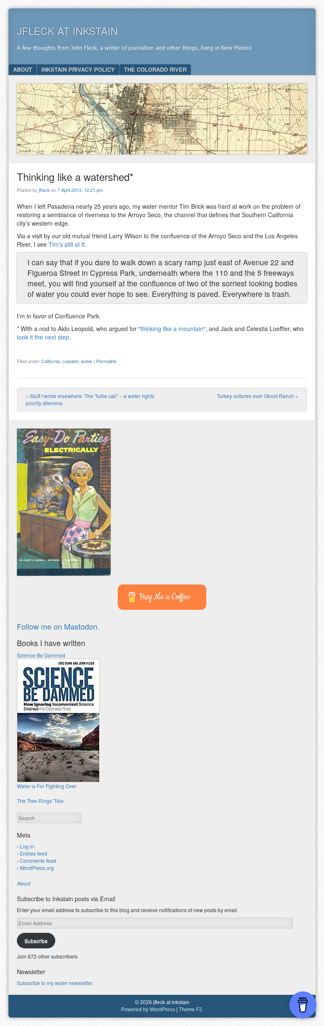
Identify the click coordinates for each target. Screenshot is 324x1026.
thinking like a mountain (171, 328)
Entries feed (33, 853)
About (22, 69)
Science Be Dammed (41, 655)
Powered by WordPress (148, 1010)
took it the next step (43, 337)
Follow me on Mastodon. (58, 626)
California (50, 361)
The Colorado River (155, 69)
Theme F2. (191, 1010)
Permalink (106, 361)
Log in (27, 846)
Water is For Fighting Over (46, 785)
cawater (70, 361)
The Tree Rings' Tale (40, 800)
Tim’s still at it (66, 244)
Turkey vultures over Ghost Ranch (257, 395)
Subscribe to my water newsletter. (55, 982)
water (86, 361)
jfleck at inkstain (67, 30)
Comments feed (38, 860)
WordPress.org (37, 867)
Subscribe (36, 940)
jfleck (44, 189)
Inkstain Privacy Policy (78, 69)
